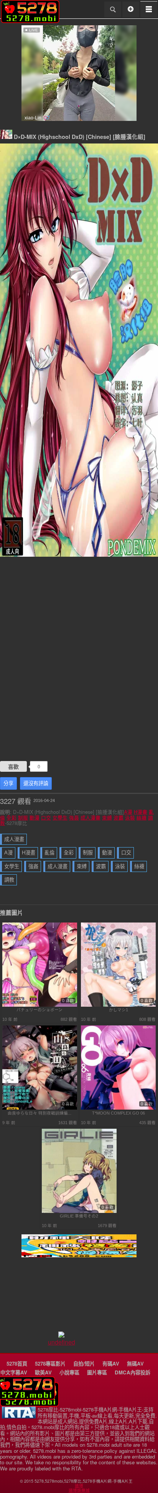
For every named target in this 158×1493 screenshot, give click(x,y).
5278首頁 (17, 1363)
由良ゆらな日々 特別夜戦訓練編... (39, 1113)
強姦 (74, 817)
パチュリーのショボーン (39, 1009)
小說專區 (69, 1372)
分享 (8, 783)
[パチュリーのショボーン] (39, 1005)
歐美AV (43, 1372)
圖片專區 (97, 1372)
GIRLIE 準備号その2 (79, 1216)
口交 (46, 817)
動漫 (35, 817)
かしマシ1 (118, 1009)
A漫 (128, 811)
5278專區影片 (50, 1363)
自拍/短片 (84, 1363)
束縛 (107, 817)
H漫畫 (140, 811)
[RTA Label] (19, 1416)
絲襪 (141, 817)
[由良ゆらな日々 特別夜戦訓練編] (39, 1108)
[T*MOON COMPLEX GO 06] (118, 1108)
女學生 (60, 817)
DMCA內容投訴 (132, 1372)
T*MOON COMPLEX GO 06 (118, 1113)
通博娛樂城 (79, 1490)
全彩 (11, 817)
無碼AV (135, 1363)
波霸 (118, 817)
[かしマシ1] (118, 1005)
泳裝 (130, 817)
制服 (23, 817)
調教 (9, 880)
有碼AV (110, 1363)
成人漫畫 (90, 817)
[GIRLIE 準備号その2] (79, 1211)
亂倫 (49, 853)
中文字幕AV (13, 1372)
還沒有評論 (35, 783)
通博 (79, 1485)
